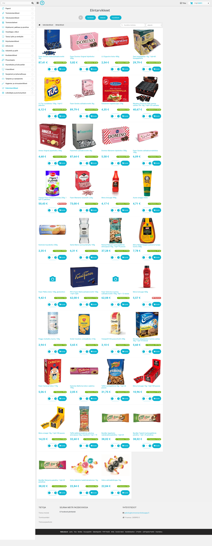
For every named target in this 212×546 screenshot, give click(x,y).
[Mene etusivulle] (38, 25)
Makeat (102, 18)
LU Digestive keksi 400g (110, 57)
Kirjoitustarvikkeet (12, 41)
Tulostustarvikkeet (12, 18)
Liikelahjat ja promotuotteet (16, 93)
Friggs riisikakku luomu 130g (49, 339)
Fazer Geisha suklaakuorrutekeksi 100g (145, 152)
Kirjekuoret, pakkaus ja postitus (17, 27)
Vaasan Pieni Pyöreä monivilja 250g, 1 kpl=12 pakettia (52, 199)
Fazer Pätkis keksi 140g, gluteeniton (52, 292)
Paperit (8, 8)
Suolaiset (90, 18)
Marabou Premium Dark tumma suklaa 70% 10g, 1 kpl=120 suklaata (146, 104)
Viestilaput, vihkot (12, 32)
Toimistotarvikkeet (12, 13)
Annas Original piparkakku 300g (50, 151)
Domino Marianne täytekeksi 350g (114, 151)
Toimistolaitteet (11, 23)
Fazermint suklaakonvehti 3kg (81, 151)
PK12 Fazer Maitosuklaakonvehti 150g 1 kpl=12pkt (84, 293)
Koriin (63, 69)
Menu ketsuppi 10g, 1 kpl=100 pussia (146, 386)
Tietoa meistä (44, 513)
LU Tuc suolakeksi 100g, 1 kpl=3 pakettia (50, 104)
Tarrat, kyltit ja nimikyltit (14, 37)
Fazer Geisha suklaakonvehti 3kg (82, 104)
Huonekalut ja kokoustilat (15, 65)
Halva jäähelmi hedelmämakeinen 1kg (84, 480)
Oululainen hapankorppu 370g (112, 104)
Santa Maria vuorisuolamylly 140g (82, 245)
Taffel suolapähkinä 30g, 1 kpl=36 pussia (113, 387)
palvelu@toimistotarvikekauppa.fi (137, 513)
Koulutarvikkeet (11, 55)
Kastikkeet (115, 18)
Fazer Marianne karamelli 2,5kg (81, 198)
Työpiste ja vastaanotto (14, 79)
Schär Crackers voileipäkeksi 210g (82, 339)
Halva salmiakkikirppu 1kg (111, 480)
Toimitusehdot (44, 518)
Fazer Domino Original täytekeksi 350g (82, 57)
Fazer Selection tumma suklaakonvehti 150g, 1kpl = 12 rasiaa (115, 293)
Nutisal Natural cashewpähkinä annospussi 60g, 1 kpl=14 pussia (113, 246)
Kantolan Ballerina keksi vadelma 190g (82, 387)
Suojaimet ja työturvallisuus (16, 74)
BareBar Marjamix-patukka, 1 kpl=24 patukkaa (52, 481)
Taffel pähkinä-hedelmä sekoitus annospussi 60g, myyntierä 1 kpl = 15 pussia (83, 435)
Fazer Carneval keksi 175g (48, 386)
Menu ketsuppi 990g (108, 198)
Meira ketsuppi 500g (140, 292)
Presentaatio (10, 60)
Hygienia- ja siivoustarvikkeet (16, 83)
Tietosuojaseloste (45, 522)
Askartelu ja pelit (12, 51)
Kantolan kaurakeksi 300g (48, 245)
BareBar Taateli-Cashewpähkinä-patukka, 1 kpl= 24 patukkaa (145, 434)
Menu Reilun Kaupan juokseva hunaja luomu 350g (146, 246)
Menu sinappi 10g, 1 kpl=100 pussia (52, 433)
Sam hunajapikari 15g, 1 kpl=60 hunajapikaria (144, 57)
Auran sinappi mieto (140, 198)
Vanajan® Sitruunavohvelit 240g (113, 339)
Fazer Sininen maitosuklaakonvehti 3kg (51, 57)
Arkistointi (9, 46)
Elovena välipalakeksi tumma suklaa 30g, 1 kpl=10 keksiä (146, 340)
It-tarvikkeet (10, 69)
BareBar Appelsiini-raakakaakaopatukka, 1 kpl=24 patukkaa (112, 435)
